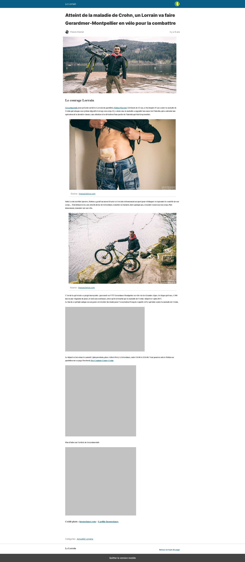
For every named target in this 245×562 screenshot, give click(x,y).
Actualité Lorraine (85, 539)
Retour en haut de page (169, 550)
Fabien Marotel (120, 107)
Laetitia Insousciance (108, 521)
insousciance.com (87, 193)
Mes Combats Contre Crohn (102, 360)
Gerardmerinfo (71, 107)
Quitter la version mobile (122, 557)
